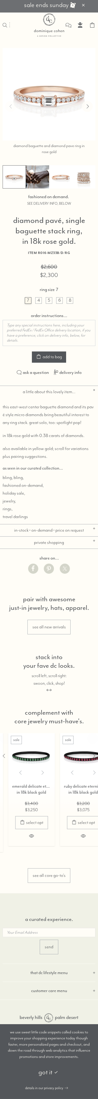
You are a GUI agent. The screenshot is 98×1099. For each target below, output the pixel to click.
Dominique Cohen (49, 25)
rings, (8, 509)
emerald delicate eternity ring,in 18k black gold (24, 789)
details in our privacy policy (44, 1088)
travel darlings (15, 516)
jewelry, (9, 501)
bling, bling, (13, 477)
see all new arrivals (49, 627)
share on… (49, 558)
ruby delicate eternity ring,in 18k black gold (76, 789)
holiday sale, (14, 493)
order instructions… (49, 315)
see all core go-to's (49, 875)
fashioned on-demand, (23, 485)
